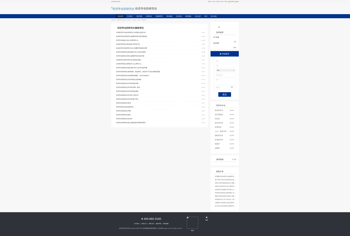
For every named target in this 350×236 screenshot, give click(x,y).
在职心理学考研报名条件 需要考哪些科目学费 (229, 183)
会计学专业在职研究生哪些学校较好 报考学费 (229, 206)
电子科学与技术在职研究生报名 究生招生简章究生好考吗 (233, 179)
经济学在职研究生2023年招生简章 (127, 83)
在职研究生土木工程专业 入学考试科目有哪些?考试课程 (233, 199)
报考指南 (188, 16)
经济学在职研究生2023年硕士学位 (127, 99)
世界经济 (218, 127)
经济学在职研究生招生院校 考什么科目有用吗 (131, 52)
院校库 (209, 1)
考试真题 (169, 16)
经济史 (217, 119)
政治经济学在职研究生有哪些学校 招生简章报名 (131, 36)
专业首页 (120, 16)
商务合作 (151, 223)
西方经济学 (219, 123)
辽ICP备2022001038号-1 (150, 228)
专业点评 (198, 16)
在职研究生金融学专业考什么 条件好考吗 (228, 189)
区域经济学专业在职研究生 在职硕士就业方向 (131, 32)
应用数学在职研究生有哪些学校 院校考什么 (229, 176)
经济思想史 (219, 114)
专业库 (213, 1)
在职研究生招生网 (121, 20)
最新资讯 (144, 20)
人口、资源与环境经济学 (222, 131)
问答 (205, 16)
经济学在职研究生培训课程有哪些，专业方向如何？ (133, 75)
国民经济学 (219, 135)
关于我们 (136, 223)
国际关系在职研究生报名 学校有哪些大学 (228, 196)
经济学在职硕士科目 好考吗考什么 (127, 40)
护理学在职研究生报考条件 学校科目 (227, 193)
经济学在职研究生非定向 (124, 118)
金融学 (217, 148)
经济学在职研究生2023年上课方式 (127, 95)
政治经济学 (219, 110)
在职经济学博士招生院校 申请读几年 (128, 44)
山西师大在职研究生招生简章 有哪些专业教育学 (230, 202)
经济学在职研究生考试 (123, 103)
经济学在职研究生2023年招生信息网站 (128, 79)
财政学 (217, 144)
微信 (238, 1)
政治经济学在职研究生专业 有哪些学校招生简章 (131, 48)
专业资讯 (179, 16)
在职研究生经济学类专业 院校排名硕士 (128, 60)
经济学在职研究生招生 (123, 115)
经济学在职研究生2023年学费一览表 (128, 87)
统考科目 (149, 16)
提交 (224, 94)
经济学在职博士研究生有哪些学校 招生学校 (130, 56)
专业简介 (130, 16)
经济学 (138, 20)
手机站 (226, 1)
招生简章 (139, 16)
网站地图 (165, 223)
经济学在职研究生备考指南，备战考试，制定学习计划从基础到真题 (138, 71)
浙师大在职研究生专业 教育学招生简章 (227, 186)
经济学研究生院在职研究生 (125, 107)
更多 (233, 159)
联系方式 (144, 223)
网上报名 (214, 16)
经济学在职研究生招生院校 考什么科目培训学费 (131, 67)
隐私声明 (158, 223)
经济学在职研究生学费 (123, 111)
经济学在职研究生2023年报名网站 (127, 91)
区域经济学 (219, 140)
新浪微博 (232, 1)
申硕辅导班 (159, 16)
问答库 (221, 1)
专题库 (217, 1)
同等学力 (129, 20)
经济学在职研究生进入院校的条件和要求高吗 (130, 122)
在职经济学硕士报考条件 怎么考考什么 (128, 64)
